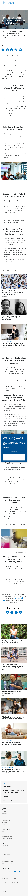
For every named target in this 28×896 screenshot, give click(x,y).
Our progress (5, 815)
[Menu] (25, 2)
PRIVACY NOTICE (6, 878)
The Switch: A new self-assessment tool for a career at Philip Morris (13, 718)
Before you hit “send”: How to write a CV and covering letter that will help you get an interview (13, 292)
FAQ (15, 878)
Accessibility (5, 852)
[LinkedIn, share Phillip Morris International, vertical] (11, 49)
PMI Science (5, 831)
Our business (5, 813)
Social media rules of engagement (9, 849)
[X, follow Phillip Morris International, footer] (6, 871)
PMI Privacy (4, 834)
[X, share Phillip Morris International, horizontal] (11, 612)
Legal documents (6, 847)
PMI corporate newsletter (8, 863)
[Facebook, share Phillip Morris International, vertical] (2, 49)
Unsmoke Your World (7, 838)
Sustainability (5, 822)
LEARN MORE (14, 451)
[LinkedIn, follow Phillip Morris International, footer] (15, 871)
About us (4, 811)
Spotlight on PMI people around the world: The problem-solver (13, 641)
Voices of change (7, 341)
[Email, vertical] (20, 49)
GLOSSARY (4, 882)
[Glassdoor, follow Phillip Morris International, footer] (19, 871)
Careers (3, 15)
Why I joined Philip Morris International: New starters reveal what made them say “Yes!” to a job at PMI (13, 667)
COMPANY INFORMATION (8, 886)
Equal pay (5, 796)
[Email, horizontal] (20, 612)
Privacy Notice (7, 447)
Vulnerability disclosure (7, 861)
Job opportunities (8, 800)
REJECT (14, 455)
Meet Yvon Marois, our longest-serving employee (12, 692)
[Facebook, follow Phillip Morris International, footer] (1, 871)
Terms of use (5, 845)
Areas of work (7, 786)
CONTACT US (14, 882)
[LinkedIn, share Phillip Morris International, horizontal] (16, 612)
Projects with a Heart (7, 836)
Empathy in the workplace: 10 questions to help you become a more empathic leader (13, 771)
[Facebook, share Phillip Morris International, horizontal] (7, 612)
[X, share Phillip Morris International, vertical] (7, 49)
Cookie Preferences (7, 854)
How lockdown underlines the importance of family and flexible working (12, 744)
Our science (4, 818)
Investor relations (6, 820)
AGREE (14, 458)
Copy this (15, 49)
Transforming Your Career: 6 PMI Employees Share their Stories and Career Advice (12, 317)
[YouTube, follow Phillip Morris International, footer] (10, 871)
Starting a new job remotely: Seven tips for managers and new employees (13, 344)
